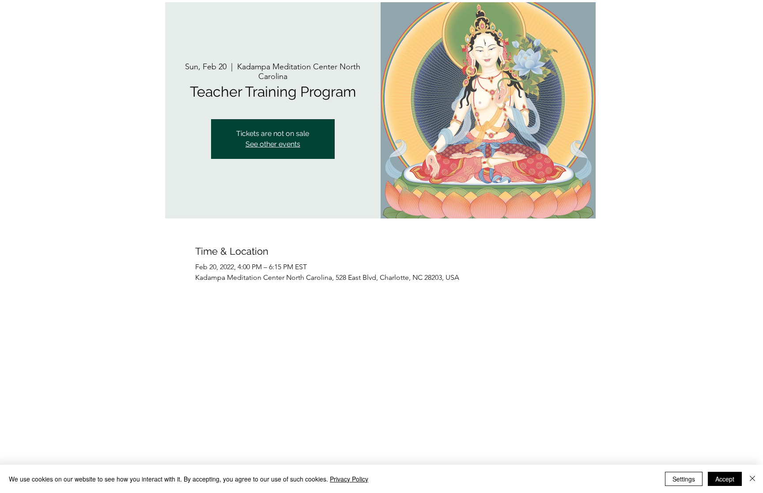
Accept (724, 478)
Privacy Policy (349, 478)
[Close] (752, 479)
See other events (273, 144)
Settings (683, 478)
